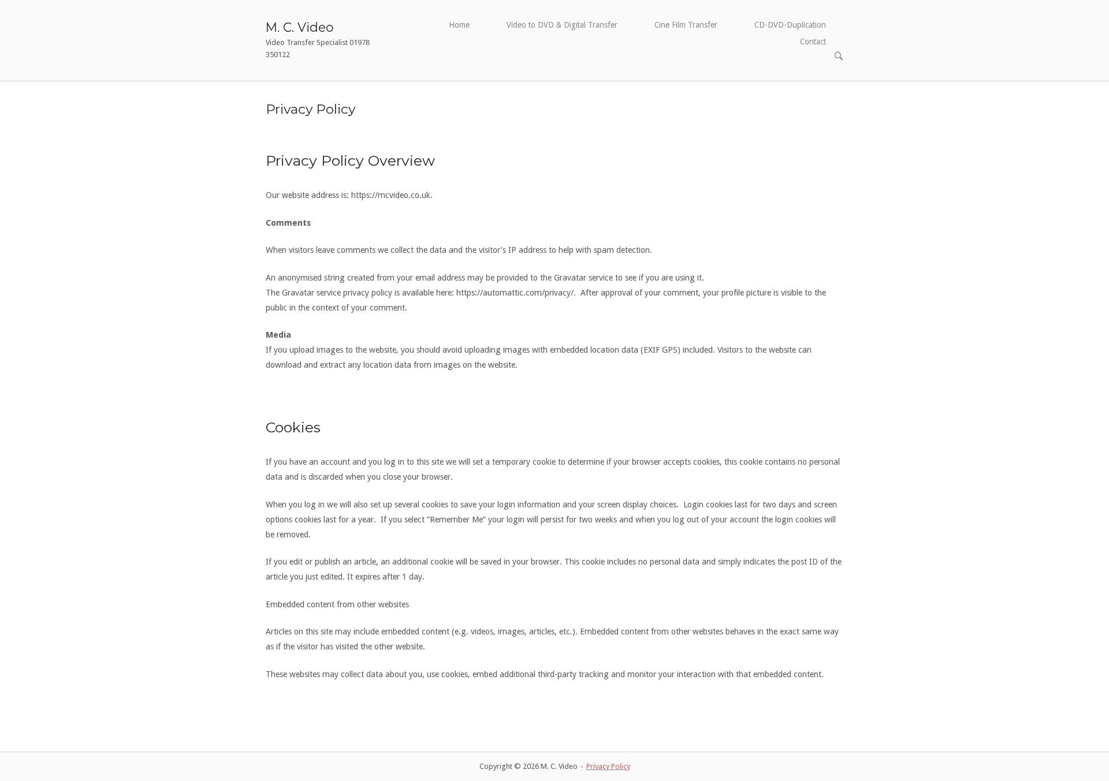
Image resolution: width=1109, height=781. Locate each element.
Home (459, 24)
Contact (813, 41)
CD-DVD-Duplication (790, 24)
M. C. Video (300, 27)
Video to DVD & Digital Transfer (562, 24)
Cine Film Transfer (685, 24)
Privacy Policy (608, 766)
